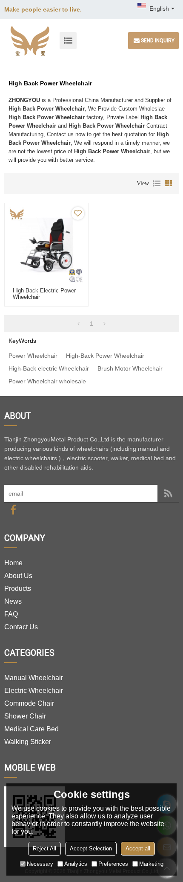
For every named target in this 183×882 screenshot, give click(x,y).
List (157, 183)
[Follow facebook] (13, 509)
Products (17, 588)
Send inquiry (157, 41)
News (13, 601)
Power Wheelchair (33, 355)
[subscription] (168, 493)
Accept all (138, 848)
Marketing (151, 864)
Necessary (40, 864)
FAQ (11, 614)
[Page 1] (78, 323)
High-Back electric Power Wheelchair (44, 293)
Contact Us (21, 627)
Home (13, 563)
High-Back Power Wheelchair (105, 355)
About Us (18, 575)
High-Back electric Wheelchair (49, 368)
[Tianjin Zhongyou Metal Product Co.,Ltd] (30, 40)
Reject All (44, 848)
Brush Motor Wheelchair (130, 368)
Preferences (113, 864)
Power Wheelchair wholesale (47, 381)
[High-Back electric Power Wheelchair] (46, 245)
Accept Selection (91, 848)
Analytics (75, 864)
